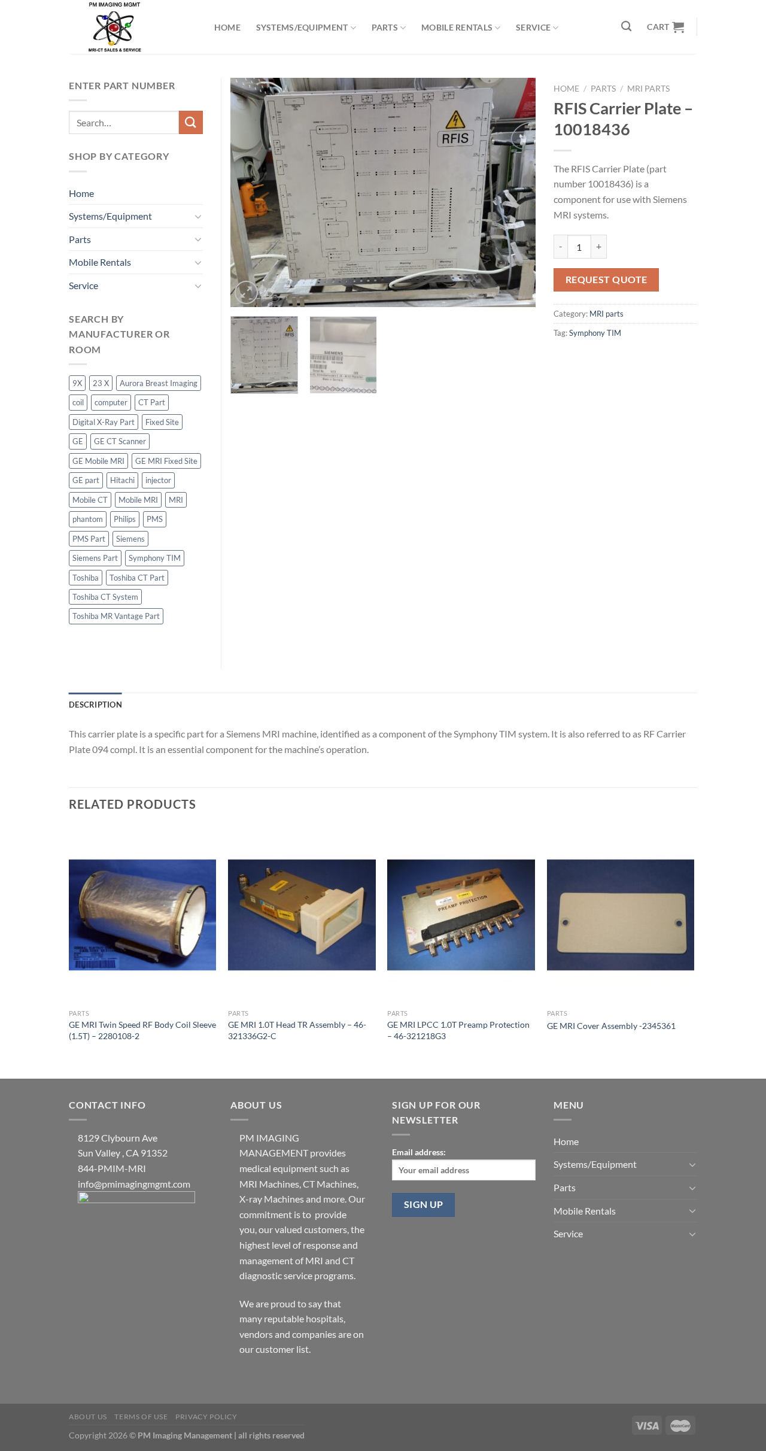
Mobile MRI (138, 500)
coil (78, 402)
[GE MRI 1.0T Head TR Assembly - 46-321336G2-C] (302, 914)
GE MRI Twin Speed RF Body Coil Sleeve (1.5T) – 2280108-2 (142, 1030)
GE (77, 441)
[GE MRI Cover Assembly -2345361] (621, 914)
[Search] (627, 26)
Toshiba (85, 577)
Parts (385, 27)
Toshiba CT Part (137, 577)
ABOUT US (88, 1416)
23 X (101, 383)
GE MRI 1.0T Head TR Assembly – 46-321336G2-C (297, 1030)
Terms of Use (141, 1416)
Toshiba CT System (105, 597)
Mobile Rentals (457, 27)
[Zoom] (246, 292)
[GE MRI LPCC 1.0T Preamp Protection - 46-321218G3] (461, 914)
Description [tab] (95, 704)
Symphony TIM (595, 333)
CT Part (151, 402)
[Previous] (251, 192)
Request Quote (607, 279)
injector (158, 480)
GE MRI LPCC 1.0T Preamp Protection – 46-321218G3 (458, 1030)
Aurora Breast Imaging (158, 383)
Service (533, 27)
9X (77, 383)
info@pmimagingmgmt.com (134, 1183)
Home (227, 27)
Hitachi (122, 480)
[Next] (514, 192)
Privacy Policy (206, 1416)
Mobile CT (90, 500)
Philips (125, 519)
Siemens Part (95, 558)
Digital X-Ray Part (103, 422)
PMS (155, 519)
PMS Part (88, 539)
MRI (176, 500)
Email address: (419, 1152)
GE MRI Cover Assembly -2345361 (611, 1026)
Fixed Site (162, 422)
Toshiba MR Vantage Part (116, 616)
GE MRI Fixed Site (166, 461)
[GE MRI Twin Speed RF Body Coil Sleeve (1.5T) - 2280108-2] (143, 914)
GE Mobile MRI (98, 461)
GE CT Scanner (120, 441)
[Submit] (191, 122)
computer (111, 402)
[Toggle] (198, 216)
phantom (87, 519)
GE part (85, 480)
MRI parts (648, 88)
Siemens (130, 539)
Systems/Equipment (302, 27)
